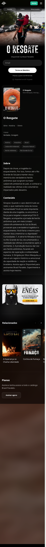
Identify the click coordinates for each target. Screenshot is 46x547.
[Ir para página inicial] (3, 3)
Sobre (22, 9)
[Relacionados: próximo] (41, 323)
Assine (34, 3)
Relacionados (35, 9)
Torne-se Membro (22, 70)
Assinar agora (11, 395)
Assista (9, 9)
